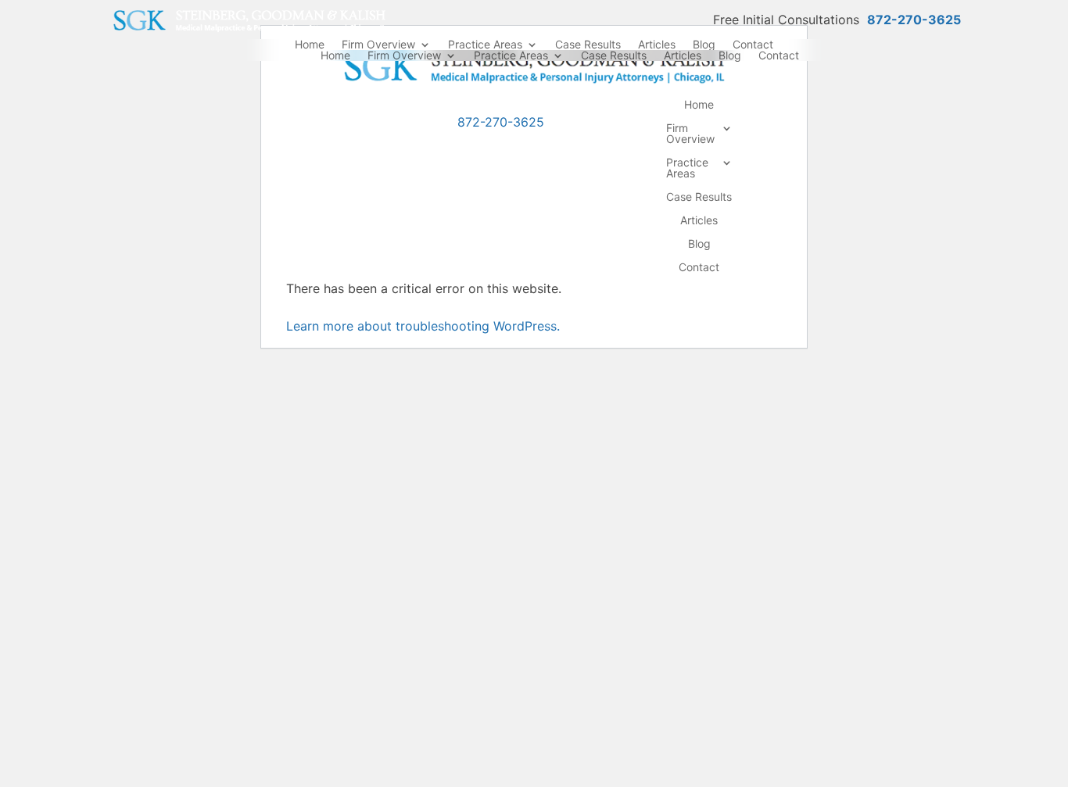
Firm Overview (378, 44)
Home (309, 44)
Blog (704, 44)
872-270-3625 (914, 19)
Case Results (588, 44)
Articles (657, 44)
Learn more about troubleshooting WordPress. (423, 326)
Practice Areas (485, 44)
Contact (753, 44)
